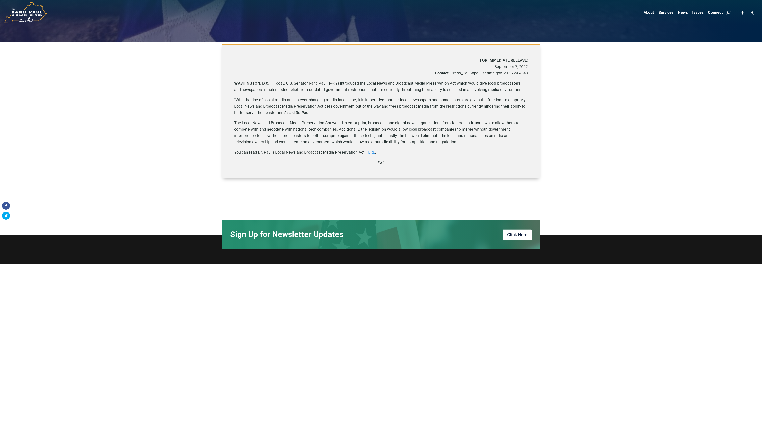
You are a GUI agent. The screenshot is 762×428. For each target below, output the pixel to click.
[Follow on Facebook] (743, 12)
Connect (715, 12)
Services (665, 12)
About (649, 12)
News (683, 12)
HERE (370, 152)
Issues (698, 12)
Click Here (517, 234)
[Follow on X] (752, 12)
